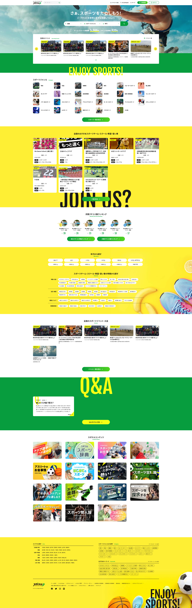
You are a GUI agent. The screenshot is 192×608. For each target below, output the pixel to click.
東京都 (43, 549)
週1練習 (96, 291)
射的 (115, 548)
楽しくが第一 (112, 279)
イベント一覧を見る (94, 369)
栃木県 (64, 549)
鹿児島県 (68, 562)
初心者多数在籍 (70, 286)
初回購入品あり (118, 300)
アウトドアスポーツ (148, 551)
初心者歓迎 (61, 286)
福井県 (63, 552)
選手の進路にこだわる (118, 282)
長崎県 (51, 562)
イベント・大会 (115, 2)
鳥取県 (51, 560)
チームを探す (53, 583)
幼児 (71, 260)
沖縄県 (72, 562)
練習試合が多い (62, 291)
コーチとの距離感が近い (91, 286)
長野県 (47, 552)
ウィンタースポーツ (119, 551)
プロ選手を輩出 (72, 282)
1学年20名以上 (75, 279)
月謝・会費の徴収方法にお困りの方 (58, 585)
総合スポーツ (149, 554)
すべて (153, 561)
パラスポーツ (102, 556)
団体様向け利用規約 (109, 583)
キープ (133, 2)
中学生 (103, 260)
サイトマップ (98, 585)
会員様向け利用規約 (99, 583)
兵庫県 (47, 557)
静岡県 (47, 555)
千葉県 (56, 549)
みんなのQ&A (125, 2)
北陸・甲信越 (37, 552)
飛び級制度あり (62, 282)
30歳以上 (71, 264)
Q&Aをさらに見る (94, 422)
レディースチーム (102, 286)
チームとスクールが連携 (93, 279)
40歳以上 (87, 264)
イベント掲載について (72, 585)
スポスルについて (70, 583)
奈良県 (59, 557)
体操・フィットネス (146, 548)
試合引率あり (92, 306)
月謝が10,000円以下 (86, 300)
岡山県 (43, 560)
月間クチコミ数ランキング (110, 239)
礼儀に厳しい (134, 279)
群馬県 (68, 549)
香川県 (63, 560)
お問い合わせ (91, 585)
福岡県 (43, 562)
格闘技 (109, 548)
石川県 (59, 552)
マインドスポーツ (133, 554)
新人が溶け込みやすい (130, 282)
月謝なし (110, 300)
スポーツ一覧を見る (94, 120)
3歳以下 (55, 260)
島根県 (55, 560)
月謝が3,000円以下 (63, 300)
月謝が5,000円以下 (74, 300)
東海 (39, 555)
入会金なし (103, 300)
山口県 (59, 560)
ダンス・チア (137, 548)
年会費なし (95, 300)
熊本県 (55, 562)
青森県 (47, 547)
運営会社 (118, 583)
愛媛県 (71, 560)
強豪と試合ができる (73, 294)
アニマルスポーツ (113, 554)
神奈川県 (48, 549)
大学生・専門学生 (135, 260)
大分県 (59, 562)
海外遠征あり (112, 291)
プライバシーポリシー (88, 583)
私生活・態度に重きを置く (123, 279)
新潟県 (51, 552)
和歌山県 (64, 557)
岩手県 (51, 547)
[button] (36, 48)
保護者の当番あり (63, 306)
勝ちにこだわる (104, 279)
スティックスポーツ (123, 554)
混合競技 (101, 551)
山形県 (63, 547)
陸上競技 (131, 548)
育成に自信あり (80, 286)
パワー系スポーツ (129, 551)
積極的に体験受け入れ (93, 282)
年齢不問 (135, 264)
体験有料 (105, 294)
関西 (39, 557)
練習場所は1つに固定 (122, 291)
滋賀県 (55, 557)
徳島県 (67, 560)
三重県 (55, 555)
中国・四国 (37, 560)
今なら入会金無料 (128, 300)
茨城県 (60, 549)
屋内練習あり (133, 291)
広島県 (47, 560)
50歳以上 (103, 264)
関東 (39, 549)
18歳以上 (55, 264)
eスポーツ (141, 554)
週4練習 (77, 291)
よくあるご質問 (79, 583)
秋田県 (59, 547)
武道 (105, 548)
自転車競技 (154, 548)
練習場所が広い (62, 294)
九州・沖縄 (37, 562)
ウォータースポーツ (122, 548)
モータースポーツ (103, 554)
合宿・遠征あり (103, 291)
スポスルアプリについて (137, 583)
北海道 (43, 547)
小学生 (87, 260)
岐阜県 (43, 555)
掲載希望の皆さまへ (126, 583)
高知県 (75, 560)
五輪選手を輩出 (81, 282)
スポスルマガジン (82, 585)
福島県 (67, 547)
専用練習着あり (83, 294)
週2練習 (89, 291)
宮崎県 (63, 562)
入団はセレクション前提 (106, 282)
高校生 (119, 260)
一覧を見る (94, 199)
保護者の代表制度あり (110, 306)
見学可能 (92, 294)
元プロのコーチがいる (64, 279)
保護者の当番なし (73, 306)
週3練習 (83, 291)
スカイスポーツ (138, 551)
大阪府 (43, 557)
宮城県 (55, 547)
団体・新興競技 (109, 551)
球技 (100, 548)
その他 (108, 556)
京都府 (51, 557)
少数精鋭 (83, 279)
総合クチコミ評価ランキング (79, 239)
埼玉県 (52, 549)
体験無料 (98, 294)
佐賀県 (47, 562)
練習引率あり (83, 306)
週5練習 (70, 291)
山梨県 (43, 552)
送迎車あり (99, 306)
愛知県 (51, 555)
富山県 (55, 552)
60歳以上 (119, 264)
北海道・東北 (37, 547)
